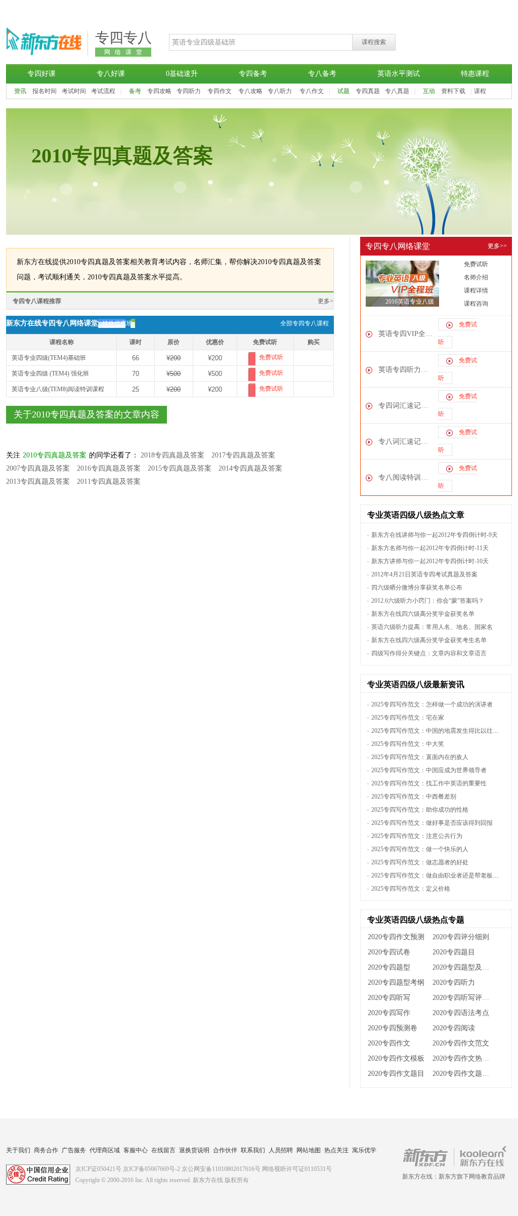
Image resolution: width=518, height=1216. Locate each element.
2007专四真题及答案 (38, 468)
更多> (325, 301)
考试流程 (103, 91)
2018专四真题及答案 (172, 455)
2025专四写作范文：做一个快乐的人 (419, 849)
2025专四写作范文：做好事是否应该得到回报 (432, 822)
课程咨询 (476, 303)
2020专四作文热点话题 (464, 1058)
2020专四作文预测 (396, 937)
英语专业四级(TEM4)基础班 (49, 357)
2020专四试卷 (389, 952)
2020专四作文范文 (461, 1043)
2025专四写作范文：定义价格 (410, 888)
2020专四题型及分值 (464, 967)
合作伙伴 (225, 1150)
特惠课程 (475, 73)
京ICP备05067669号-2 (151, 1168)
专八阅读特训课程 (406, 477)
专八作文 (311, 91)
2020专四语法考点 (461, 1013)
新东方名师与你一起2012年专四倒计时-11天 (430, 548)
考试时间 (74, 91)
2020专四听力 (454, 982)
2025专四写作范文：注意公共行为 (416, 836)
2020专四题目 (454, 952)
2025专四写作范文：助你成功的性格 (419, 809)
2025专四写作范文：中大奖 (407, 743)
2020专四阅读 (454, 1028)
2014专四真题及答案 (250, 468)
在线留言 (163, 1150)
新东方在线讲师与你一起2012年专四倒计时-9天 (434, 534)
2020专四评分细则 (461, 937)
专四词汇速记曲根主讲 (406, 405)
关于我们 (18, 1150)
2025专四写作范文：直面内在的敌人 (419, 757)
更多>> (497, 245)
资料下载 (453, 91)
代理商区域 (105, 1150)
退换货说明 (194, 1150)
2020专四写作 (389, 1013)
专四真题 (368, 91)
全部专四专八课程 (304, 323)
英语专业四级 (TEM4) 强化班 (50, 373)
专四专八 (123, 38)
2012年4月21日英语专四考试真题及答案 (424, 574)
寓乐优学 (364, 1150)
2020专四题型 (389, 967)
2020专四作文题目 (396, 1073)
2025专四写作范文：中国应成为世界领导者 (429, 770)
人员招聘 (281, 1150)
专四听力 (189, 91)
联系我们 (253, 1150)
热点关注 (336, 1150)
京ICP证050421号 (98, 1168)
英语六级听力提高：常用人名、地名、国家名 (432, 627)
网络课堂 (125, 52)
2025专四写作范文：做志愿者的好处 (419, 862)
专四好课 (41, 73)
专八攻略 (250, 91)
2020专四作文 (389, 1043)
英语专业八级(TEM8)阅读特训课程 (58, 389)
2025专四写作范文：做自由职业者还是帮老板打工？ (441, 875)
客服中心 (135, 1150)
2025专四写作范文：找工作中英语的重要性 (429, 783)
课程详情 (476, 290)
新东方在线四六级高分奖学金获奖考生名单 (429, 640)
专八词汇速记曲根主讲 (406, 441)
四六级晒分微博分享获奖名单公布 (416, 587)
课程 (480, 91)
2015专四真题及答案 (179, 468)
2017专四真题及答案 (243, 455)
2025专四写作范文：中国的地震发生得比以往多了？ (441, 730)
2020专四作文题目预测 (464, 1073)
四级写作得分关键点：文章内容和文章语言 (429, 653)
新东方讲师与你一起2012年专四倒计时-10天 (430, 561)
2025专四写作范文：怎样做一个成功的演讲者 (432, 704)
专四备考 (253, 73)
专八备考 (322, 73)
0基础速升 (182, 73)
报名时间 (44, 91)
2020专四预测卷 (392, 1028)
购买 (313, 357)
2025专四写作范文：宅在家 (407, 717)
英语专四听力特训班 (406, 369)
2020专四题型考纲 (396, 982)
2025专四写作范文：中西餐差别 (413, 796)
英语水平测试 (398, 73)
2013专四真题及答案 (38, 481)
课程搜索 (374, 42)
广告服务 (74, 1150)
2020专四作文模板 (396, 1058)
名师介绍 (476, 277)
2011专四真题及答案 (109, 481)
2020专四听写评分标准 (464, 997)
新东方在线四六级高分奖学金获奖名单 (422, 613)
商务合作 (46, 1150)
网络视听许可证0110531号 (297, 1168)
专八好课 (111, 73)
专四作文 (219, 91)
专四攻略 (159, 91)
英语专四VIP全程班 (406, 334)
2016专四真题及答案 (109, 468)
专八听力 (280, 91)
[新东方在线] (44, 53)
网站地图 (308, 1150)
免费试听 (271, 357)
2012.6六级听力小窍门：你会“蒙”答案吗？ (427, 600)
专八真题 (397, 91)
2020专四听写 (389, 997)
